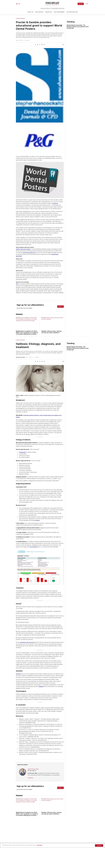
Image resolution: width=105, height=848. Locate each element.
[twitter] (39, 44)
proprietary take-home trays (27, 642)
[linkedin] (37, 44)
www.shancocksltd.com (29, 252)
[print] (63, 44)
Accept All (99, 845)
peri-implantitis (33, 546)
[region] (52, 845)
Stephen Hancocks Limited (23, 249)
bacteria (37, 520)
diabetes (41, 686)
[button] (17, 4)
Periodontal (22, 452)
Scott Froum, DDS (20, 357)
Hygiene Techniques (20, 18)
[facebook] (35, 44)
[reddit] (42, 44)
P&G (17, 283)
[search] (19, 4)
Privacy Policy (39, 845)
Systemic (18, 674)
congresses (55, 203)
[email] (44, 44)
